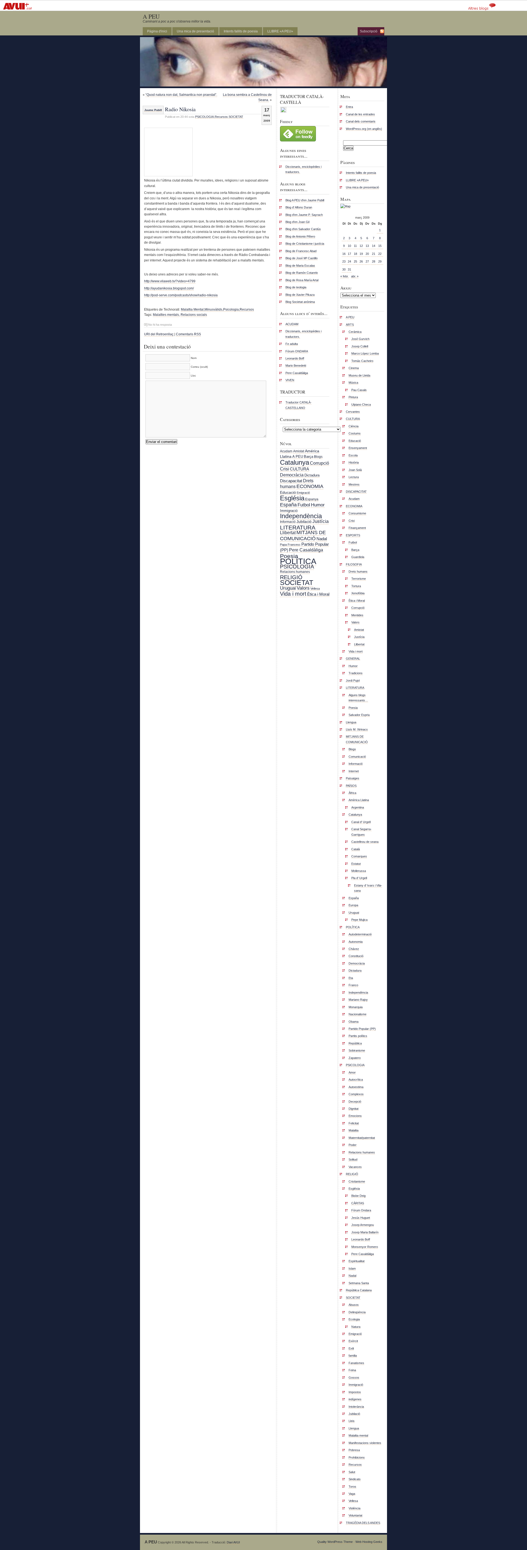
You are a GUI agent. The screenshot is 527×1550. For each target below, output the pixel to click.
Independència (301, 516)
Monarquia (356, 1007)
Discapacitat (291, 480)
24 (349, 261)
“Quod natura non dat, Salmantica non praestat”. (181, 95)
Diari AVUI (233, 1542)
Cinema (354, 368)
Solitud (353, 1159)
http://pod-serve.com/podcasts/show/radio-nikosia (181, 295)
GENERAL (353, 658)
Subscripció (368, 31)
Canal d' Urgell (361, 822)
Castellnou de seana (365, 841)
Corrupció (319, 463)
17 (349, 253)
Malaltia (353, 1130)
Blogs (318, 457)
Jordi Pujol (353, 680)
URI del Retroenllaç (158, 334)
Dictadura (311, 475)
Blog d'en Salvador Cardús (303, 229)
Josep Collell (359, 346)
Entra (349, 106)
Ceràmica (355, 331)
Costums (355, 433)
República (355, 1043)
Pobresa (354, 1450)
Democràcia (292, 475)
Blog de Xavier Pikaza (300, 294)
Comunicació (357, 756)
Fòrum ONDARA (296, 351)
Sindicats (355, 1479)
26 (361, 261)
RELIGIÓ (291, 577)
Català (355, 849)
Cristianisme (357, 1181)
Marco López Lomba (365, 353)
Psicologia (231, 309)
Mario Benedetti (295, 365)
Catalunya (294, 462)
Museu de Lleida (359, 375)
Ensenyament (358, 448)
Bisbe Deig (358, 1195)
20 (367, 253)
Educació (288, 492)
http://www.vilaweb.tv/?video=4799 (169, 281)
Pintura (353, 397)
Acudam (286, 451)
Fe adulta (291, 343)
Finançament (357, 527)
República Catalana (359, 1290)
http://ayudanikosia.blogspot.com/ (169, 288)
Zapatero (355, 1058)
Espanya (311, 499)
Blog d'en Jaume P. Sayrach (304, 214)
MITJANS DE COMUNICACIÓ (303, 535)
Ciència (353, 426)
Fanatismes (356, 1363)
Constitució (356, 956)
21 (373, 253)
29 (380, 261)
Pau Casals (359, 390)
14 (373, 245)
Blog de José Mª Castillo (301, 258)
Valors (303, 588)
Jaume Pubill (153, 109)
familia (353, 1355)
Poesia (289, 556)
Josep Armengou (362, 1224)
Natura (355, 1326)
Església (292, 498)
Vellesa (315, 588)
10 (349, 245)
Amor (352, 1072)
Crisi (284, 468)
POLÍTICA (298, 561)
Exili (351, 1348)
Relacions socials (194, 315)
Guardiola (357, 557)
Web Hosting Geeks (368, 1541)
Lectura (354, 477)
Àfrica (352, 792)
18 (355, 253)
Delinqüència (357, 1312)
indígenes (355, 1399)
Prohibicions (357, 1457)
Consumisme (357, 513)
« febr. (344, 276)
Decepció (355, 1101)
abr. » (354, 276)
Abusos (354, 1304)
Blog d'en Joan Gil (297, 222)
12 (361, 245)
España (288, 505)
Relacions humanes (295, 572)
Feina (352, 1370)
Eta (351, 978)
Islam (352, 1268)
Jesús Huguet (360, 1217)
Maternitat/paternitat (362, 1137)
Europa (353, 905)
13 (367, 245)
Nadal (321, 539)
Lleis (352, 1421)
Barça (308, 457)
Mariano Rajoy (358, 999)
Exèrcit (353, 1341)
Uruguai (288, 588)
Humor (318, 505)
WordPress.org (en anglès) (364, 128)
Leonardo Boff (294, 358)
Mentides (357, 615)
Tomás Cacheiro (362, 361)
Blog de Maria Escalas (300, 265)
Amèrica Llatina (359, 800)
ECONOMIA (309, 486)
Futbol (304, 505)
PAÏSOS (351, 785)
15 (380, 245)
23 (344, 261)
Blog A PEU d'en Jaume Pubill (304, 200)
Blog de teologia (295, 287)
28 (373, 261)
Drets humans (358, 571)
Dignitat (353, 1108)
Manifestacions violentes (365, 1443)
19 (361, 253)
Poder (353, 1145)
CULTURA (299, 469)
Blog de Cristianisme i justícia (304, 243)
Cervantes (353, 411)
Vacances (355, 1167)
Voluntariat (355, 1515)
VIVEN (289, 380)
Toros (352, 1486)
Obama (353, 1021)
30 (344, 269)
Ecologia (354, 1319)
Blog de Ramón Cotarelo (301, 272)
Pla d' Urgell (359, 878)
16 (344, 253)
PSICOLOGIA (204, 116)
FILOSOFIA (354, 564)
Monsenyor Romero (364, 1246)
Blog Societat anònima (300, 301)
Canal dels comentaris (360, 121)
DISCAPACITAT (356, 491)
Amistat (298, 451)
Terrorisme (358, 578)
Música (353, 382)
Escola (353, 455)
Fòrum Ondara (361, 1210)
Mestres (354, 484)
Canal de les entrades (360, 114)
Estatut (356, 863)
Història (354, 462)
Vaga (352, 1493)
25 (355, 261)
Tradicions (356, 673)
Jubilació (304, 521)
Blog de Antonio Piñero (300, 236)
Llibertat (288, 532)
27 (367, 261)
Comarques (359, 856)
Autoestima (356, 1087)
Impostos (355, 1392)
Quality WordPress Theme (335, 1541)
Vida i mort (293, 594)
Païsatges (352, 778)
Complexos (356, 1094)
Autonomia (356, 941)
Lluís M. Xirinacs (357, 729)
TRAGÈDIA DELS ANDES (363, 1522)
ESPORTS (353, 535)
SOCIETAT (236, 116)
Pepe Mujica (359, 919)
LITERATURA (297, 527)
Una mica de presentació (195, 31)
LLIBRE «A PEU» (280, 31)
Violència (354, 1508)
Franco (353, 985)
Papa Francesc (290, 544)
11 (355, 245)
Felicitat (354, 1123)
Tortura (356, 586)
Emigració (303, 492)
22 (380, 253)
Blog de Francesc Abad (300, 251)
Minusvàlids (213, 309)
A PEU (151, 16)
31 (349, 269)
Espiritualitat (357, 1261)
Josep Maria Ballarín (365, 1232)
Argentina (357, 807)
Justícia (320, 521)
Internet (354, 771)
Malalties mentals (166, 315)
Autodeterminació (360, 934)
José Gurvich (360, 339)
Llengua (351, 722)
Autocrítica (356, 1079)
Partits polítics (358, 1036)
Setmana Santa (359, 1283)
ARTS (350, 324)
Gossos (354, 1377)
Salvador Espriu (359, 715)
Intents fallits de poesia (241, 31)
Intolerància (356, 1406)
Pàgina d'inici (157, 31)
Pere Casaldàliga (296, 373)
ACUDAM (291, 324)
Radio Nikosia (180, 109)
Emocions (355, 1115)
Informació (288, 522)
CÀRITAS (357, 1203)
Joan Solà (355, 470)
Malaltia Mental (192, 309)
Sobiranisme (357, 1050)
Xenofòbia (358, 593)
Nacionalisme (357, 1014)
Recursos (221, 116)
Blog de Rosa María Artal (301, 280)
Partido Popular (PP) (362, 1028)
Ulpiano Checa (361, 404)
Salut (352, 1472)
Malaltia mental (358, 1435)
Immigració (289, 511)
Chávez (354, 948)
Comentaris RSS (188, 334)
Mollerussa (358, 870)
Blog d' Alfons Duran (298, 207)
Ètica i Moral (318, 594)
